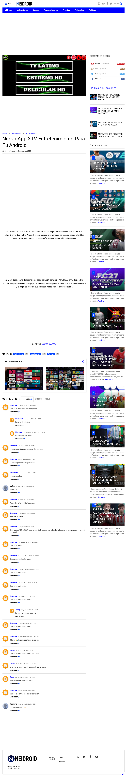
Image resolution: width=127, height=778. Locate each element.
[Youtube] (103, 3)
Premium (66, 10)
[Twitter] (111, 3)
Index (62, 757)
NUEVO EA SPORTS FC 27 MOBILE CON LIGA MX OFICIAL (106, 244)
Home (9, 10)
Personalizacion (51, 10)
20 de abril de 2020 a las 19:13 (26, 499)
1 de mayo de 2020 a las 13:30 (32, 419)
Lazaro (13, 650)
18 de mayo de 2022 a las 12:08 (27, 704)
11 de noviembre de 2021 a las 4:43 (26, 663)
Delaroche (14, 473)
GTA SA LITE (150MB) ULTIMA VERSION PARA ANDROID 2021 (105, 480)
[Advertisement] (63, 33)
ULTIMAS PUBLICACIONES (103, 88)
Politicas (92, 10)
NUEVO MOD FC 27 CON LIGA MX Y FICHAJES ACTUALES (105, 166)
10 (94, 504)
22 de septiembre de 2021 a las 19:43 (28, 636)
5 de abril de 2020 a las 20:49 (26, 459)
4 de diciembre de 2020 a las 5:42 (27, 583)
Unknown (13, 405)
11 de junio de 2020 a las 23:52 (26, 513)
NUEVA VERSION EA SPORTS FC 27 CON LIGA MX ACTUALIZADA (106, 205)
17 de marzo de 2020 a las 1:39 (27, 405)
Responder (14, 412)
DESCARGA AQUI (49, 344)
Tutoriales (79, 10)
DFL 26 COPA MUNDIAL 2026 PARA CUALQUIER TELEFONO (105, 401)
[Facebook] (107, 3)
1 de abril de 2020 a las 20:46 (26, 446)
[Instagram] (99, 3)
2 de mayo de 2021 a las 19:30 (26, 596)
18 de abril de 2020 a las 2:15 (27, 473)
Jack (12, 677)
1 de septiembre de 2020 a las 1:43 (28, 542)
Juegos (36, 10)
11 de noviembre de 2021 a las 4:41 (26, 650)
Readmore (101, 183)
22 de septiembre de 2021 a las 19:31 (34, 432)
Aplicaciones (22, 10)
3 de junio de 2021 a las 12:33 (29, 610)
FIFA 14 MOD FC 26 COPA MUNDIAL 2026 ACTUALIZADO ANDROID (106, 440)
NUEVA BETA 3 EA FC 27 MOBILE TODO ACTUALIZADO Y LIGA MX (106, 323)
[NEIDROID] (24, 4)
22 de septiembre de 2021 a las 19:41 (28, 623)
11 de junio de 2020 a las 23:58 (26, 527)
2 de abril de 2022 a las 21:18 (26, 690)
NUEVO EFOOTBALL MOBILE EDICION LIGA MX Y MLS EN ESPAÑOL (109, 97)
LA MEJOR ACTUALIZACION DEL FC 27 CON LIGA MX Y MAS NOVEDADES (111, 111)
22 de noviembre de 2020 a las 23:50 (28, 556)
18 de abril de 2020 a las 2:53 (26, 486)
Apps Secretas (31, 133)
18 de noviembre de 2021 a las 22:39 (24, 677)
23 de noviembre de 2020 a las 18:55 (28, 569)
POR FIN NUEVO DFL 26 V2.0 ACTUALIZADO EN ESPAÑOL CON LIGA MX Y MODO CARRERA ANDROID (107, 516)
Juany (17, 610)
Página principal (52, 758)
